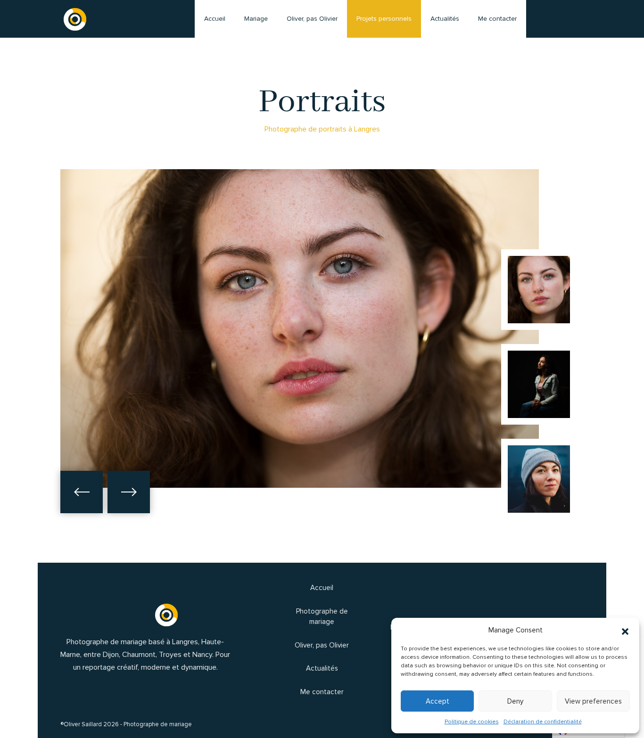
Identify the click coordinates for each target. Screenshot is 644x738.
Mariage (256, 19)
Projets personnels (384, 19)
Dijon (111, 654)
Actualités (444, 19)
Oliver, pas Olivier (312, 19)
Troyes (170, 654)
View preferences (593, 701)
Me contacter (622, 374)
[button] (625, 630)
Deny (515, 701)
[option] (299, 328)
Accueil (214, 19)
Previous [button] (81, 492)
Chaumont (139, 654)
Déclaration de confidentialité (543, 721)
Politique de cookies (472, 721)
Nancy (202, 654)
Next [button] (128, 492)
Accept (437, 701)
